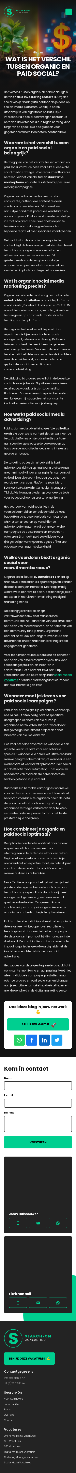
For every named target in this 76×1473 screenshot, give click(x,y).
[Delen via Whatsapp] (19, 1040)
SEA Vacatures (12, 1446)
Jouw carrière (11, 1404)
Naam (8, 1078)
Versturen (38, 1142)
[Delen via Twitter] (56, 1040)
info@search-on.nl (15, 1378)
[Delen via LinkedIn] (44, 1040)
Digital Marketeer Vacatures (19, 1452)
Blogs (7, 1409)
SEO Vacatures (12, 1441)
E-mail (8, 1095)
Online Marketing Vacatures (19, 1436)
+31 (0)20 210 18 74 (14, 1383)
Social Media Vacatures (17, 1462)
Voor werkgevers (13, 1398)
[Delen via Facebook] (31, 1040)
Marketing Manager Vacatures (21, 1457)
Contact (8, 1420)
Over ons (9, 1414)
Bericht (9, 1113)
